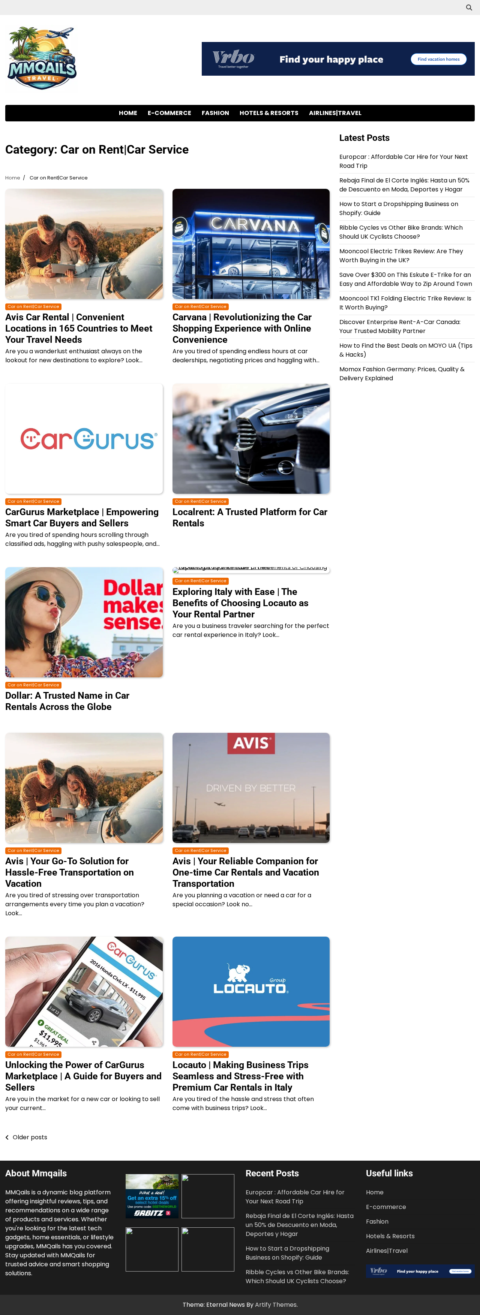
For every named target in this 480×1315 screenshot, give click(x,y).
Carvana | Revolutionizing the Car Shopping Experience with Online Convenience (242, 328)
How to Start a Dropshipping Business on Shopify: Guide (287, 1253)
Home (128, 113)
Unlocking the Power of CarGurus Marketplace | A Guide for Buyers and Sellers (83, 1076)
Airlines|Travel (335, 113)
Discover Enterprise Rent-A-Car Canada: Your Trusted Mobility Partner (399, 326)
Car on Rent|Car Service (33, 306)
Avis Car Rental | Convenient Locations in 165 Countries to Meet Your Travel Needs (78, 328)
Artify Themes (276, 1304)
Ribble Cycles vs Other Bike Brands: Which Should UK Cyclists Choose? (401, 232)
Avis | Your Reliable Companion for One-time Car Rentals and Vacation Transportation (245, 872)
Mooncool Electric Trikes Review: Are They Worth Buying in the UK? (401, 255)
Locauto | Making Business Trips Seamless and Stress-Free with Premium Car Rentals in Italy (240, 1076)
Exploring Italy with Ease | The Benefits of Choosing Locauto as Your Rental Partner (240, 603)
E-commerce (169, 113)
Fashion (215, 113)
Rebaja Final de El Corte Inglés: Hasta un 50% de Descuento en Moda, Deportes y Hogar (404, 185)
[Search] (469, 7)
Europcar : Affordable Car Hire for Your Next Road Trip (295, 1197)
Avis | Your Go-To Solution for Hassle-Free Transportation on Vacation (69, 872)
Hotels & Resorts (269, 113)
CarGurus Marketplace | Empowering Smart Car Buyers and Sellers (82, 518)
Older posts (30, 1137)
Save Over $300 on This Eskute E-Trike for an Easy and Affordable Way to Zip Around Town (405, 279)
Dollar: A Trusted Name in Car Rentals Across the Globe (67, 701)
